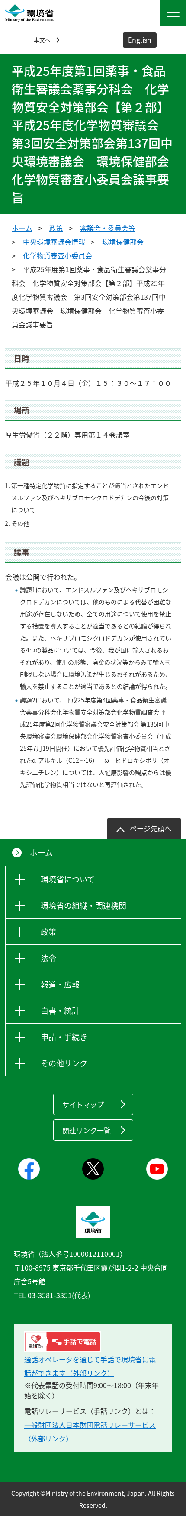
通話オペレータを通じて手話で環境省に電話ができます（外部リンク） (90, 1366)
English (139, 39)
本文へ (42, 40)
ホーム (22, 228)
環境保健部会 (123, 241)
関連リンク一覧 (86, 1130)
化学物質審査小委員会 (57, 255)
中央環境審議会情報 (54, 241)
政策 (56, 228)
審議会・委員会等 (107, 228)
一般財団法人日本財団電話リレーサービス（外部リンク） (90, 1432)
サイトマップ (83, 1104)
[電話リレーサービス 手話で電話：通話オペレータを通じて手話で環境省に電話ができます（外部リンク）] (93, 1341)
